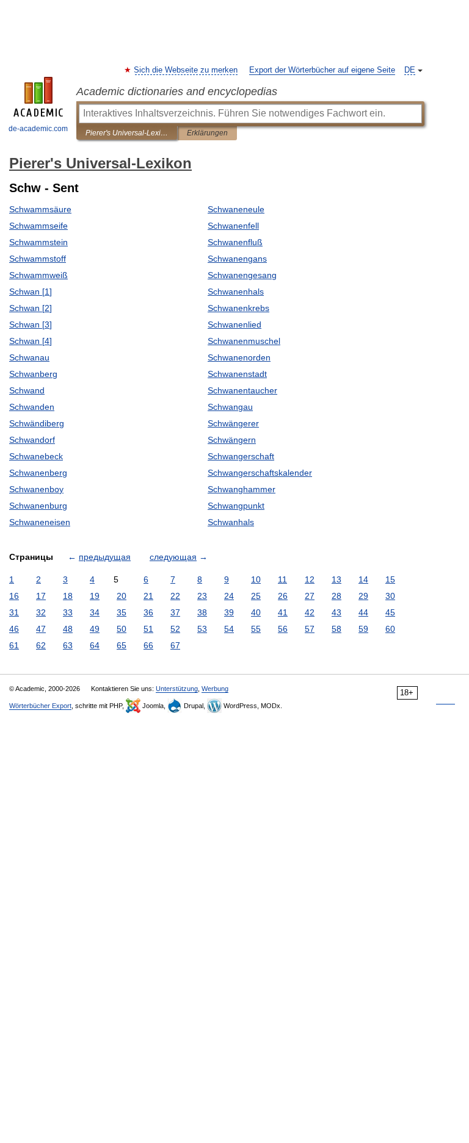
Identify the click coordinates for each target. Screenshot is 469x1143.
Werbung (215, 688)
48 (68, 629)
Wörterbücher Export (40, 705)
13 (336, 579)
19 (95, 596)
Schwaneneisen (39, 522)
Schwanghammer (241, 489)
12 (309, 579)
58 (336, 629)
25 (256, 596)
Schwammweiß (38, 275)
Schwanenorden (239, 357)
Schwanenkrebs (238, 308)
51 (148, 629)
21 (148, 596)
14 (363, 579)
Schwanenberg (38, 473)
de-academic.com (38, 128)
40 (256, 612)
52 (175, 629)
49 (95, 629)
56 (283, 629)
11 (282, 579)
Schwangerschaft (241, 456)
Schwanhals (231, 522)
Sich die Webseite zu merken (186, 70)
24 (229, 596)
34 (95, 612)
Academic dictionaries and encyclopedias (176, 91)
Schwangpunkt (236, 506)
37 (175, 612)
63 (68, 645)
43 (336, 612)
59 (363, 629)
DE (409, 70)
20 (121, 596)
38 (202, 612)
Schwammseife (38, 226)
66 (148, 645)
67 (175, 645)
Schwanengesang (242, 275)
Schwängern (232, 440)
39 (229, 612)
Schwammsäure (40, 209)
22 (175, 596)
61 (14, 645)
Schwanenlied (234, 324)
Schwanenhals (236, 291)
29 (363, 596)
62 (41, 645)
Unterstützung (177, 688)
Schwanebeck (36, 456)
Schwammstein (38, 242)
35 (121, 612)
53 (202, 629)
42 (309, 612)
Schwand (27, 390)
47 (41, 629)
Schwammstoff (37, 258)
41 (283, 612)
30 (390, 596)
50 (121, 629)
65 (121, 645)
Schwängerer (233, 423)
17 (41, 596)
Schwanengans (237, 258)
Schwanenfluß (235, 242)
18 (68, 596)
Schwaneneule (236, 209)
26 (283, 596)
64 (95, 645)
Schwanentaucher (242, 390)
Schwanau (29, 357)
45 (390, 612)
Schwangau (230, 407)
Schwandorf (32, 440)
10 (256, 579)
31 (14, 612)
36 (148, 612)
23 (202, 596)
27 (309, 596)
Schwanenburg (38, 506)
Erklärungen (207, 133)
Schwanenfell (233, 226)
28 (336, 596)
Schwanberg (33, 374)
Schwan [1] (30, 291)
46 (14, 629)
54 (229, 629)
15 (390, 579)
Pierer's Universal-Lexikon (126, 133)
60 (390, 629)
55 (256, 629)
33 (68, 612)
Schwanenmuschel (244, 341)
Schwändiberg (36, 423)
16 (14, 596)
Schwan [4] (30, 341)
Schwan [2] (30, 308)
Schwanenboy (36, 489)
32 (41, 612)
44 (363, 612)
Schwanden (31, 407)
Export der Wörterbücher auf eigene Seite (322, 70)
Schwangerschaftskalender (260, 473)
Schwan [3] (30, 324)
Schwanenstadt (237, 374)
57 (309, 629)
